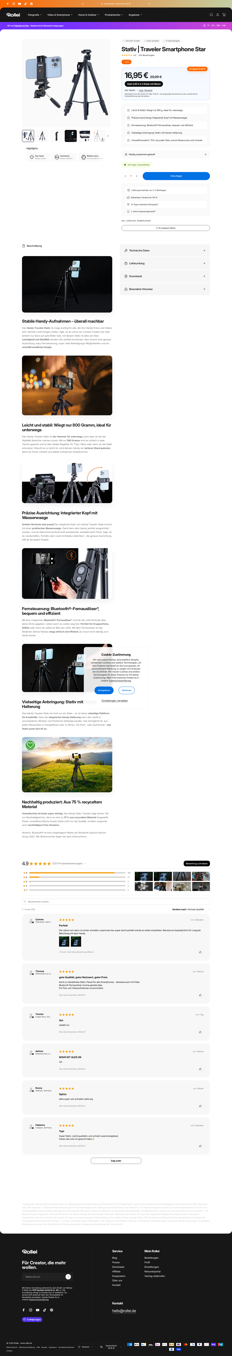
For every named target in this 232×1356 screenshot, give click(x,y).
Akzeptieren (104, 690)
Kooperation (118, 1276)
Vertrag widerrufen (154, 1276)
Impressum (53, 1347)
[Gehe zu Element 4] (71, 136)
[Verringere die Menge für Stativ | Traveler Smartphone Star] (125, 176)
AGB (38, 1347)
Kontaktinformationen (66, 1347)
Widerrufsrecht (11, 1347)
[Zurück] (83, 4)
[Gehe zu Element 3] (56, 136)
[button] (85, 863)
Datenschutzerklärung (120, 680)
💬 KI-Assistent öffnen (165, 228)
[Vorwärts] (149, 4)
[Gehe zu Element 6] (99, 136)
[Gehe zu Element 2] (42, 136)
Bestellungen (151, 1257)
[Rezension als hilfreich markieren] (200, 952)
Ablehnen (126, 690)
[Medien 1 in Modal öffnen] (66, 83)
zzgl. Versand (145, 90)
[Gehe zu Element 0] (28, 136)
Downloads (118, 1266)
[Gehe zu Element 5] (85, 136)
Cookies (9, 1351)
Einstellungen (151, 1266)
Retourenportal (152, 1271)
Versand (44, 1347)
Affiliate (116, 1271)
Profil (147, 1262)
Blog (114, 1257)
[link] (124, 1311)
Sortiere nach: (179, 909)
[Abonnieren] (68, 1276)
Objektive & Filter (22, 26)
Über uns (117, 1280)
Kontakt (116, 1285)
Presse (116, 1262)
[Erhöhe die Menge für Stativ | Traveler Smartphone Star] (137, 176)
